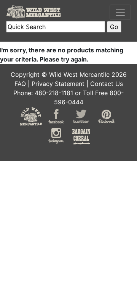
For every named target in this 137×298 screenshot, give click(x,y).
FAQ (20, 83)
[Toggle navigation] (120, 12)
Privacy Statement (58, 83)
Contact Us (106, 83)
